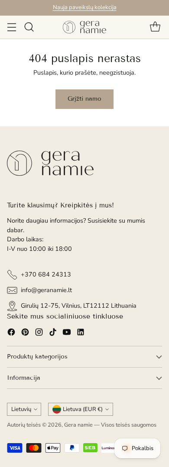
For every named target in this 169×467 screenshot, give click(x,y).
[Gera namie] (84, 27)
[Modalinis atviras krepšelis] (155, 27)
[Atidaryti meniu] (11, 27)
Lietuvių (21, 409)
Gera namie (78, 425)
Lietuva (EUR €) (83, 409)
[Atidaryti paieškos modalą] (29, 27)
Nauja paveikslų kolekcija (85, 7)
